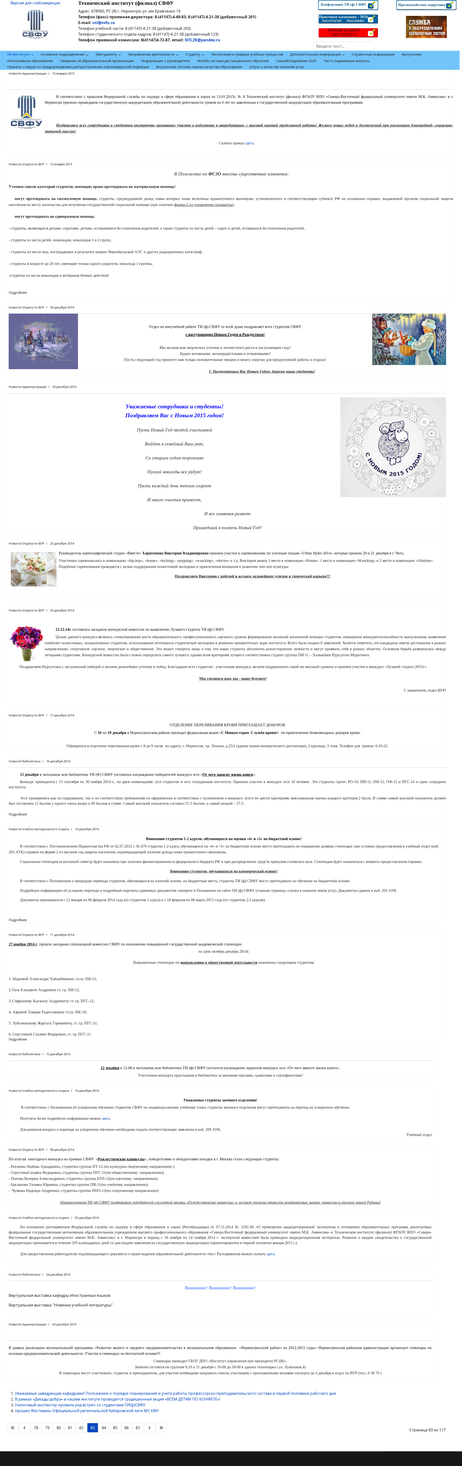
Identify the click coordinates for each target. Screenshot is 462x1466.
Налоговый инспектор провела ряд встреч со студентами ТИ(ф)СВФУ (80, 1405)
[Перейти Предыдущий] (24, 1427)
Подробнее (18, 292)
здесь (249, 143)
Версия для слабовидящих (35, 3)
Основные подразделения (62, 54)
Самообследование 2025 (296, 60)
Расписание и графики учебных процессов (247, 54)
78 (36, 1427)
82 (81, 1427)
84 (104, 1427)
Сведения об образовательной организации (97, 60)
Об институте (18, 54)
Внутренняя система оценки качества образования (199, 66)
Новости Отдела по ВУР (26, 164)
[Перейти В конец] (161, 1427)
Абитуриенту (106, 54)
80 (59, 1427)
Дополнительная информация (315, 54)
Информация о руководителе (165, 60)
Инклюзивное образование (30, 60)
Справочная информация (373, 54)
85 (115, 1427)
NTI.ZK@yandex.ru (202, 40)
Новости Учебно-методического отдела (39, 829)
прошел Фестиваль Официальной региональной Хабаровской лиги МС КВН (87, 1410)
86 (126, 1427)
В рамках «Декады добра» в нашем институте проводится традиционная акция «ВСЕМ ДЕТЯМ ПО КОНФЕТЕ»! (117, 1399)
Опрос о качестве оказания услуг (276, 66)
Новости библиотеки (24, 761)
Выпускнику (412, 54)
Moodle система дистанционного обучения (233, 60)
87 (138, 1427)
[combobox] (344, 46)
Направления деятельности (151, 54)
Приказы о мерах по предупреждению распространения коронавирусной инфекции (78, 66)
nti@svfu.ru (103, 22)
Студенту (193, 54)
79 (47, 1427)
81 (70, 1427)
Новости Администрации (27, 73)
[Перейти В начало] (12, 1427)
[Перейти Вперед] (149, 1427)
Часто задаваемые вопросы (347, 60)
